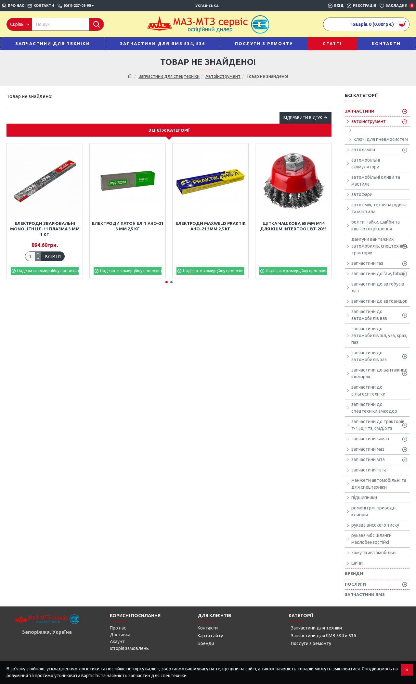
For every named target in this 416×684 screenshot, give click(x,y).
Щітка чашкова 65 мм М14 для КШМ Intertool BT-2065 (293, 226)
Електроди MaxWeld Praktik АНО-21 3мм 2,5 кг (211, 226)
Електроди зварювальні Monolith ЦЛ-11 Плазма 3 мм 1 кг (45, 229)
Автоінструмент (222, 76)
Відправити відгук (302, 118)
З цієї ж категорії (169, 130)
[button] (166, 282)
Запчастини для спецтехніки (169, 76)
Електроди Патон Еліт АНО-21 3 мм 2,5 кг (127, 226)
